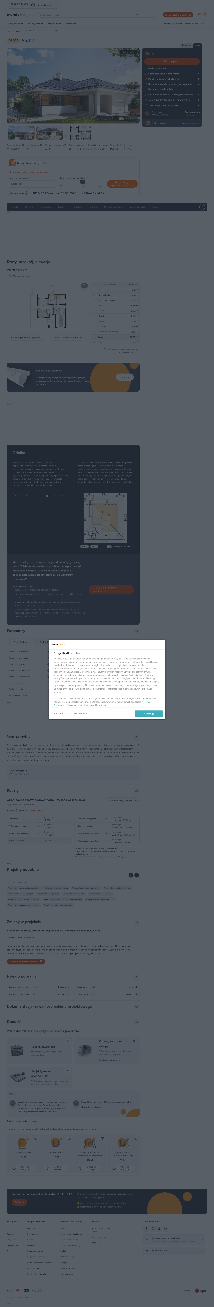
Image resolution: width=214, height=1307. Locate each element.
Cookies (71, 705)
